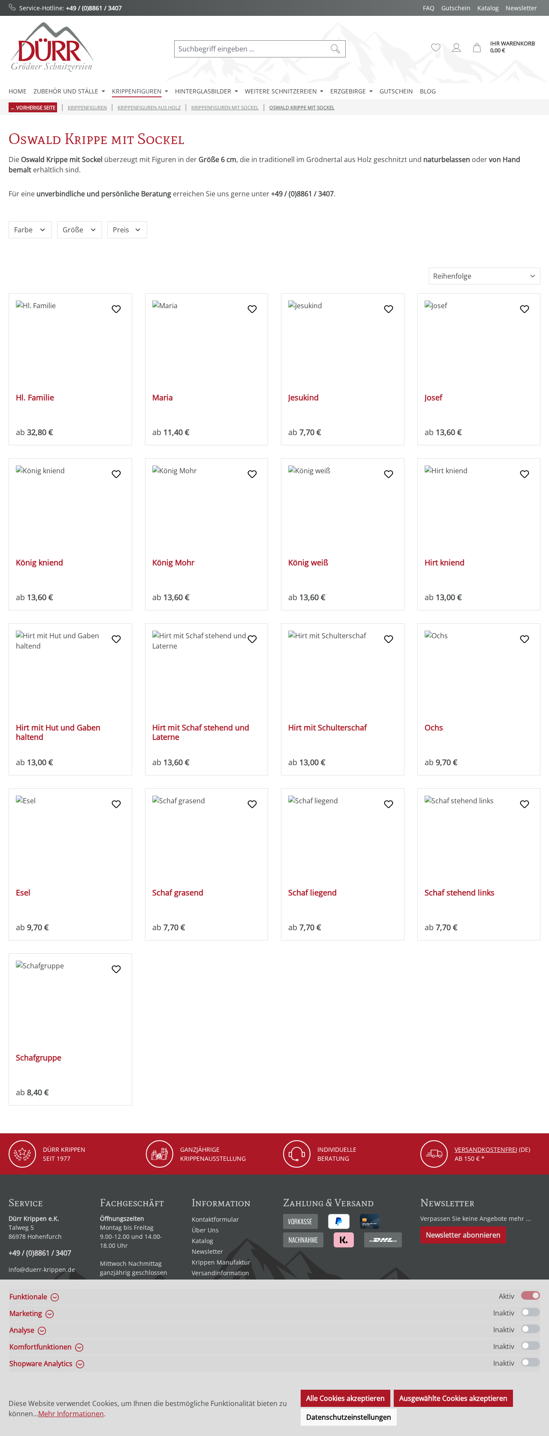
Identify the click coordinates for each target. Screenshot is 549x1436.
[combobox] (250, 48)
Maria (162, 398)
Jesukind (303, 398)
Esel (23, 893)
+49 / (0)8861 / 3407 (94, 8)
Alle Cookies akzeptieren (345, 1398)
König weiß (308, 563)
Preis (122, 229)
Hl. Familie (35, 398)
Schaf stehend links (460, 893)
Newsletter (521, 8)
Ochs (434, 728)
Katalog (488, 8)
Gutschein (456, 8)
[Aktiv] (530, 1295)
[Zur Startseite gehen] (51, 47)
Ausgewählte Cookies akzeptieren (453, 1398)
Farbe (24, 229)
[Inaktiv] (530, 1312)
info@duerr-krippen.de (42, 1269)
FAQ (428, 8)
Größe (74, 229)
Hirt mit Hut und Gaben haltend (58, 732)
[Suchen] (336, 48)
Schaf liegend (312, 893)
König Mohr (173, 563)
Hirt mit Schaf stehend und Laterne (200, 732)
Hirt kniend (445, 563)
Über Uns (205, 1230)
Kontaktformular (215, 1219)
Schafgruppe (38, 1058)
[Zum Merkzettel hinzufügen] (116, 309)
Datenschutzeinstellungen (348, 1417)
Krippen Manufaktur (221, 1262)
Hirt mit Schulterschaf (327, 728)
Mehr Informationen (71, 1413)
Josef (433, 398)
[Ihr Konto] (456, 47)
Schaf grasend (177, 893)
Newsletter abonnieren (463, 1235)
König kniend (39, 563)
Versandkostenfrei (486, 1149)
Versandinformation (220, 1273)
